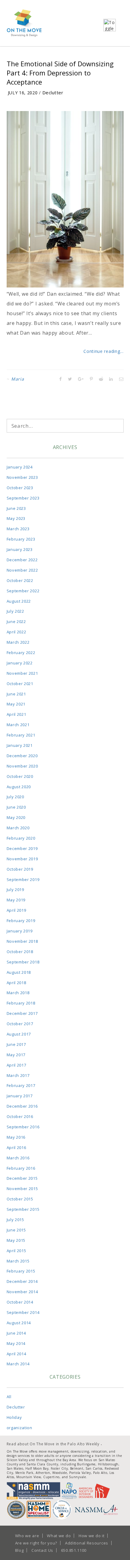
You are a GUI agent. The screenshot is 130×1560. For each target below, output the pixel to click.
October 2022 (20, 580)
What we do (59, 1536)
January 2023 (20, 549)
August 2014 (19, 1322)
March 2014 (18, 1364)
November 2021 (22, 673)
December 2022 (22, 559)
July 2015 (15, 1219)
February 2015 (21, 1271)
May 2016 (16, 1137)
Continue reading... (103, 351)
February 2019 (21, 920)
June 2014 (16, 1333)
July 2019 (15, 889)
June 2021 (16, 694)
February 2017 (21, 1085)
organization (19, 1427)
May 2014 (16, 1343)
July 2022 (15, 611)
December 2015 (22, 1178)
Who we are (27, 1536)
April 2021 (16, 714)
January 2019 (20, 931)
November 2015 (22, 1188)
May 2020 (16, 817)
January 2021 (20, 745)
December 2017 (22, 1013)
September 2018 (23, 962)
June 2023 (16, 508)
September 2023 (23, 498)
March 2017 (18, 1075)
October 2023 (20, 487)
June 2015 (16, 1230)
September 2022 (23, 591)
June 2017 (16, 1044)
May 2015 (16, 1240)
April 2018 (16, 982)
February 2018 (21, 1003)
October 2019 (20, 869)
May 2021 (16, 704)
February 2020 (21, 838)
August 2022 (19, 601)
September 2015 (23, 1209)
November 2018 (22, 941)
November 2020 (22, 766)
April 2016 (16, 1147)
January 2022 (20, 663)
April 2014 (16, 1353)
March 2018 (18, 992)
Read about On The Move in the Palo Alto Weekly (53, 1444)
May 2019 (16, 900)
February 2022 (21, 652)
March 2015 (18, 1261)
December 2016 (22, 1106)
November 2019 (22, 859)
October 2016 (20, 1116)
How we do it (91, 1536)
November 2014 (22, 1291)
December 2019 (22, 848)
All (9, 1396)
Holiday (14, 1417)
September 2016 (23, 1127)
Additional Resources (86, 1543)
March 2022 (18, 642)
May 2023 (16, 518)
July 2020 (15, 796)
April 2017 (16, 1065)
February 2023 (21, 539)
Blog (19, 1550)
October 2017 (20, 1023)
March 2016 (18, 1158)
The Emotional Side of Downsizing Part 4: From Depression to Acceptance (60, 72)
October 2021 (20, 683)
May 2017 (16, 1054)
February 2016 (21, 1168)
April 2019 (16, 910)
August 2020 (19, 786)
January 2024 (20, 467)
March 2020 (18, 827)
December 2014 (22, 1281)
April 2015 (16, 1250)
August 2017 (19, 1034)
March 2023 (18, 528)
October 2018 (20, 951)
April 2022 (16, 632)
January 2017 (20, 1096)
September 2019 (23, 879)
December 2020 (22, 755)
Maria (17, 379)
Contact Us (42, 1550)
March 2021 (18, 724)
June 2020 (16, 807)
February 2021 (21, 735)
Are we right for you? (36, 1543)
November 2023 (22, 477)
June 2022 (16, 621)
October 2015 (20, 1199)
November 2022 (22, 570)
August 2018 (19, 972)
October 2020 (20, 776)
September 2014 (23, 1312)
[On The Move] (24, 23)
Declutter (52, 92)
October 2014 (20, 1302)
